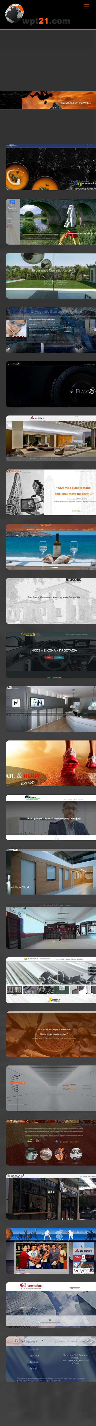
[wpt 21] (37, 23)
